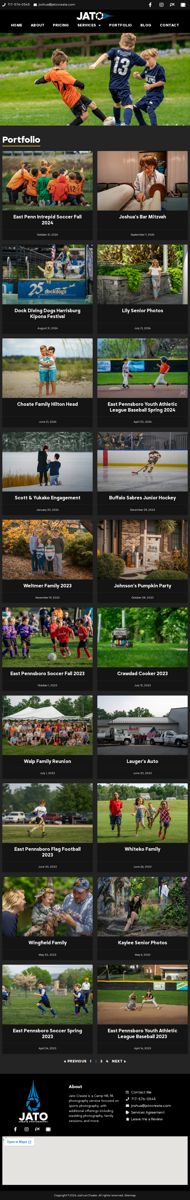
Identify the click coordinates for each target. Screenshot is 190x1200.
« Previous (75, 1061)
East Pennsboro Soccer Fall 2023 (47, 673)
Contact (169, 25)
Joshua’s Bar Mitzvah (142, 217)
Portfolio (120, 25)
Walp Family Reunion (47, 761)
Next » (119, 1061)
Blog (146, 25)
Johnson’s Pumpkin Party (142, 586)
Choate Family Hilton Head (47, 404)
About (38, 25)
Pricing (61, 25)
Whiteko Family (142, 849)
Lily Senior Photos (142, 310)
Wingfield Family (47, 942)
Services (86, 25)
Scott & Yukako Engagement (47, 498)
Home (16, 25)
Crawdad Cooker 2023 (142, 673)
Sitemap (129, 1195)
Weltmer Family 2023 (47, 586)
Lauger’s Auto (142, 761)
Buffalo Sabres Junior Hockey (142, 498)
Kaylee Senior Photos (142, 942)
